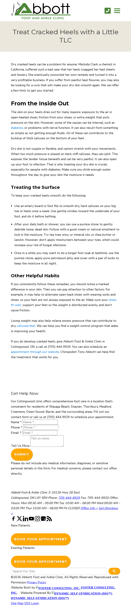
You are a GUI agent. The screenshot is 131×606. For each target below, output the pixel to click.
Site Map (17, 603)
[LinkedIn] (26, 520)
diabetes (17, 128)
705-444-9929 (69, 498)
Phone (16, 427)
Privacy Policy (36, 582)
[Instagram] (38, 520)
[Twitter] (20, 520)
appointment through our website (35, 352)
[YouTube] (32, 520)
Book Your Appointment (40, 539)
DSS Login (31, 603)
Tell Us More (20, 446)
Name (16, 422)
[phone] (108, 11)
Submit (21, 454)
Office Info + (89, 508)
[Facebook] (14, 520)
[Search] (114, 571)
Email (16, 433)
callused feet (26, 326)
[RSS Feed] (49, 520)
